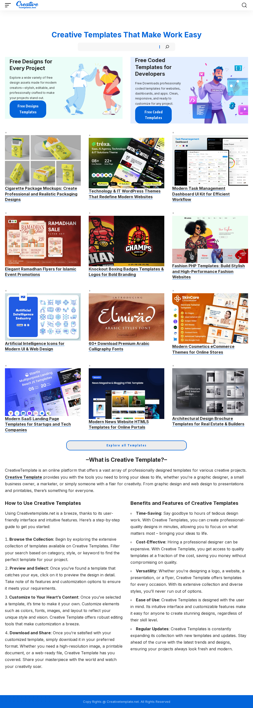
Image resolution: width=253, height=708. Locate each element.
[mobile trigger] (9, 5)
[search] (244, 5)
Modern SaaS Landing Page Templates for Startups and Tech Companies (38, 424)
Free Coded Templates (154, 115)
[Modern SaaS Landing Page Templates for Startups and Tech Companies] (43, 392)
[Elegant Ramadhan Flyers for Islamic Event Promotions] (43, 241)
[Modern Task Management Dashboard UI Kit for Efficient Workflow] (210, 160)
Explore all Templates (126, 445)
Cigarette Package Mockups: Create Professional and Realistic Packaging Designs (41, 194)
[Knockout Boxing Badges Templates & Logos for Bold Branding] (127, 241)
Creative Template (23, 477)
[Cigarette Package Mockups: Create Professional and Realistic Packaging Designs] (43, 160)
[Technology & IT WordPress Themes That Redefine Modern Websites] (127, 163)
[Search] (167, 47)
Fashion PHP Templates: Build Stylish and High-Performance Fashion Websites (208, 271)
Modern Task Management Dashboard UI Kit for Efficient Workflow (201, 194)
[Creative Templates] (27, 5)
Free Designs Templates (28, 109)
